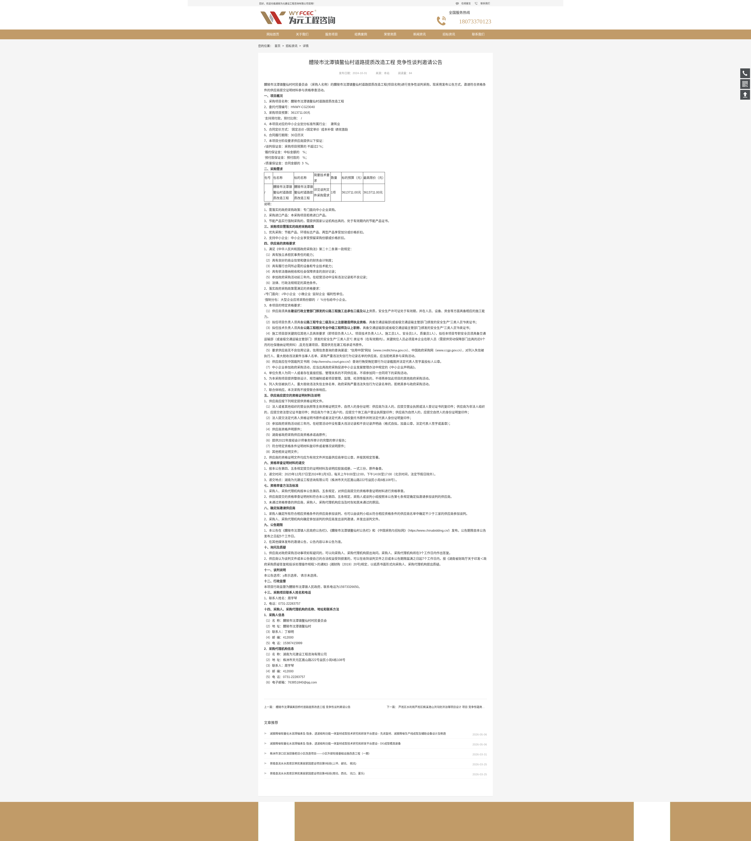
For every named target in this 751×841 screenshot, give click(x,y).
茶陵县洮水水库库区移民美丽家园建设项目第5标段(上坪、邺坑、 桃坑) (313, 763)
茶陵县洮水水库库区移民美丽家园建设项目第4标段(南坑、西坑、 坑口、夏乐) (317, 773)
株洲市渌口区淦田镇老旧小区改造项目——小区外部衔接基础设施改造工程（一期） (320, 753)
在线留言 (466, 3)
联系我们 (485, 3)
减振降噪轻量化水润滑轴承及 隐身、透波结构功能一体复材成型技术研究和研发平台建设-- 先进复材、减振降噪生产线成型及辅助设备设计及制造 (358, 733)
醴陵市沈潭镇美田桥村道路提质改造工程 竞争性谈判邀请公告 (313, 706)
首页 (278, 45)
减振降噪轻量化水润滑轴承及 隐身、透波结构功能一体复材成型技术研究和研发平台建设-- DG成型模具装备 (335, 743)
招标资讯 (292, 45)
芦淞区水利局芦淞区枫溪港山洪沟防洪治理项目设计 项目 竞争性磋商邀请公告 (445, 706)
